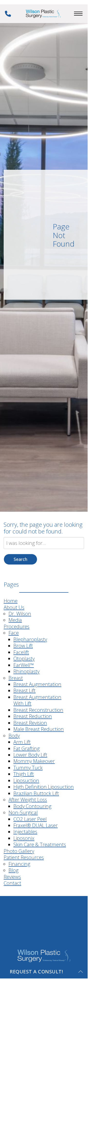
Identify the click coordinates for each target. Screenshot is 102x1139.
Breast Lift (24, 690)
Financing (19, 863)
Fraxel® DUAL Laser (35, 825)
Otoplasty (24, 658)
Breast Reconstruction (38, 709)
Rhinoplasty (26, 671)
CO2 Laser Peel (30, 819)
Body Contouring (32, 806)
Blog (14, 870)
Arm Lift (22, 741)
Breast (16, 677)
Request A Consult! (36, 971)
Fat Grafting (26, 748)
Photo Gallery (19, 851)
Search (20, 559)
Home (11, 600)
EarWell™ (23, 665)
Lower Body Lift (30, 754)
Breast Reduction (32, 716)
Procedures (16, 626)
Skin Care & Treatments (39, 844)
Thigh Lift (23, 773)
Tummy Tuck (28, 767)
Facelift (21, 652)
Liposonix (23, 838)
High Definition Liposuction (43, 786)
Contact (12, 883)
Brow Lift (23, 645)
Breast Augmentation (37, 684)
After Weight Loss (28, 799)
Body (14, 735)
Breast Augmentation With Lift (37, 700)
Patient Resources (24, 857)
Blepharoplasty (30, 639)
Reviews (12, 876)
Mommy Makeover (34, 761)
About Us (14, 607)
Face (14, 632)
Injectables (25, 831)
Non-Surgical (23, 812)
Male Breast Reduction (38, 729)
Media (15, 619)
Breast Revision (30, 722)
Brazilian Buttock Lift (36, 793)
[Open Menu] (78, 13)
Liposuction (26, 780)
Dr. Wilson (20, 613)
